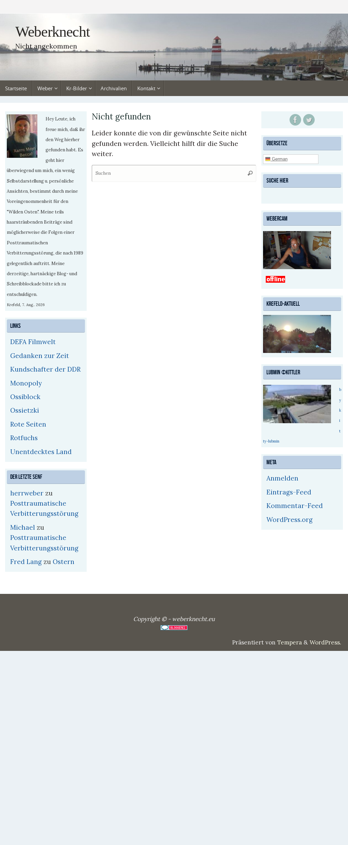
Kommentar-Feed (294, 505)
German (279, 158)
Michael (22, 527)
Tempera (289, 642)
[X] (309, 120)
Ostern (63, 562)
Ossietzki (24, 410)
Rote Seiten (28, 424)
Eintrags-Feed (288, 491)
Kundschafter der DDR (45, 369)
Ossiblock (25, 397)
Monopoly (26, 383)
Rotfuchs (24, 438)
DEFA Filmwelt (33, 342)
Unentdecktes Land (41, 452)
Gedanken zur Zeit (39, 356)
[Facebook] (295, 120)
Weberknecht (52, 32)
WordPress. (325, 642)
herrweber (27, 493)
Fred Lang (26, 562)
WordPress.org (289, 518)
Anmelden (282, 477)
